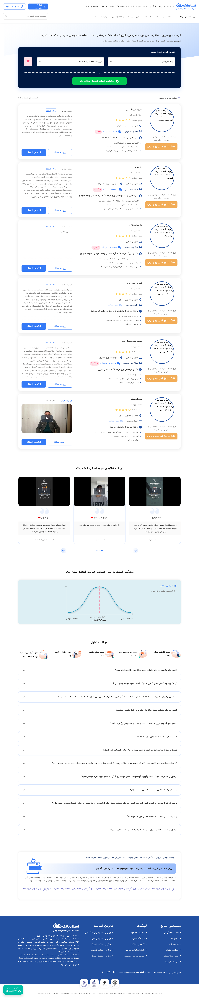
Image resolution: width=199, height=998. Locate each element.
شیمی (139, 16)
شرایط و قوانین (171, 961)
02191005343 (160, 972)
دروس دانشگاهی (154, 857)
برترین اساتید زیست (101, 955)
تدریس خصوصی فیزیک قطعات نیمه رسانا (103, 857)
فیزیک (148, 16)
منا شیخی (137, 167)
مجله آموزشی (138, 938)
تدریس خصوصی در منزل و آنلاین (49, 939)
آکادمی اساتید (138, 944)
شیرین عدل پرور (134, 283)
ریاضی (157, 16)
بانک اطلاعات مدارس (135, 950)
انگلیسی (167, 16)
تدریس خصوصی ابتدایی (38, 945)
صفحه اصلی (169, 6)
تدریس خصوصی (169, 857)
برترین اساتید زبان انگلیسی (98, 932)
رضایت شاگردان (156, 6)
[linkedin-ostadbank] (114, 973)
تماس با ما (174, 944)
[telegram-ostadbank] (108, 973)
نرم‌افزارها (105, 16)
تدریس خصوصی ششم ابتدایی (46, 948)
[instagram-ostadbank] (102, 973)
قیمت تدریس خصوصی (134, 955)
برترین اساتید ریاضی (101, 938)
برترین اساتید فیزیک (101, 944)
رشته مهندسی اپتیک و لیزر (134, 857)
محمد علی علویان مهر (132, 341)
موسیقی (93, 16)
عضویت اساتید (138, 932)
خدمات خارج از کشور (139, 6)
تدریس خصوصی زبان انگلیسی (65, 945)
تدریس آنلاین (166, 585)
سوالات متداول (108, 6)
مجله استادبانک (122, 6)
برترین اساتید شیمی (101, 950)
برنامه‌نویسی (118, 16)
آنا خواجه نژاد (135, 225)
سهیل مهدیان (135, 399)
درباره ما (175, 938)
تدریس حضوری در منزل (162, 591)
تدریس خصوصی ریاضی (29, 942)
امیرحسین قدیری (134, 109)
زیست (130, 16)
